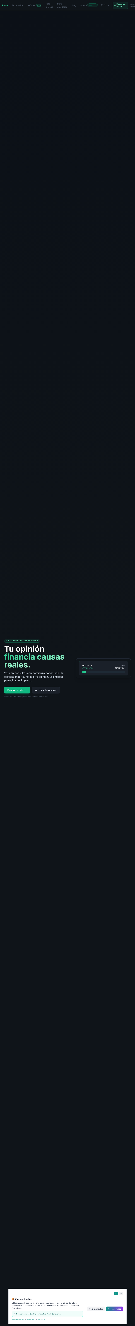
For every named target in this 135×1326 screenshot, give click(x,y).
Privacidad (31, 1319)
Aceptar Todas (114, 1309)
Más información (18, 1319)
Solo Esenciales (96, 1309)
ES (116, 1294)
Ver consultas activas (46, 690)
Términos (41, 1319)
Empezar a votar (15, 690)
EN (121, 1294)
